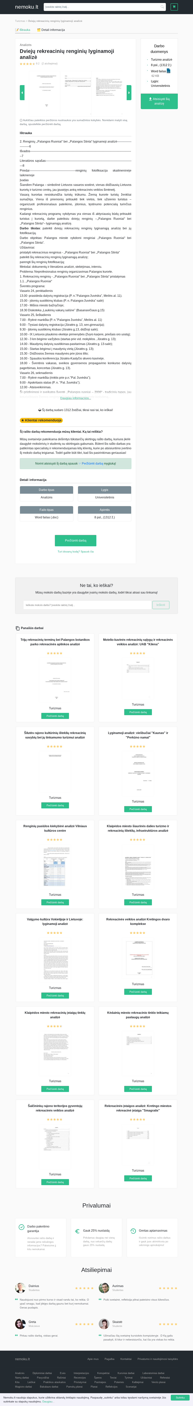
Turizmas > (21, 21)
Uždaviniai (146, 1377)
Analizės (46, 497)
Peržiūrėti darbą (75, 540)
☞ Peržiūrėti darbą (90, 463)
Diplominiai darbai (42, 1373)
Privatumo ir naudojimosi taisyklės (158, 1358)
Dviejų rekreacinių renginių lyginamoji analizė (55, 21)
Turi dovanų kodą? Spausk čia (76, 551)
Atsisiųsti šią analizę (161, 101)
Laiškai (31, 1382)
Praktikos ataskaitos (54, 1382)
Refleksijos (112, 1386)
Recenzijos (80, 1377)
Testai (113, 1377)
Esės (63, 1373)
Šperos (98, 1377)
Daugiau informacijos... (75, 398)
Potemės (119, 1382)
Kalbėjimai (137, 1382)
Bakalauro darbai (49, 1386)
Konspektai (103, 1373)
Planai (94, 1386)
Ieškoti (160, 604)
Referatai (165, 1377)
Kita (17, 1382)
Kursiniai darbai (126, 1373)
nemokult (26, 7)
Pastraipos (100, 1382)
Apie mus (93, 1358)
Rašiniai (61, 1377)
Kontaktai (126, 1358)
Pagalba (109, 1358)
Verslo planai (158, 1382)
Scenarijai (131, 1386)
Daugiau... (48, 1401)
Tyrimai (128, 1377)
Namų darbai (22, 1377)
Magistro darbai (23, 1386)
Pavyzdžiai (43, 1377)
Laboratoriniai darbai (153, 1373)
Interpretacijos (81, 1373)
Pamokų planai (74, 1386)
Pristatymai (80, 1382)
